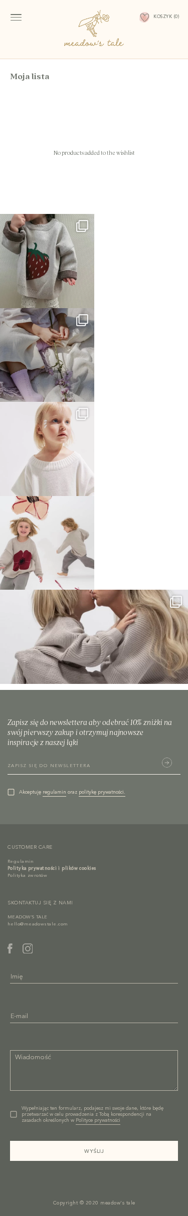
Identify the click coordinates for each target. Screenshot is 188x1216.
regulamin (54, 792)
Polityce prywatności (98, 1120)
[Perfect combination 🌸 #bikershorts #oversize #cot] (47, 449)
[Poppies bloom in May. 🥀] (47, 543)
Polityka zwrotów (27, 875)
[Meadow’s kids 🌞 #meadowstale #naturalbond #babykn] (47, 261)
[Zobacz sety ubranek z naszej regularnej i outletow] (47, 355)
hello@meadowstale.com (38, 924)
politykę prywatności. (102, 792)
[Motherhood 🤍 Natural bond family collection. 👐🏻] (94, 637)
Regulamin (21, 861)
